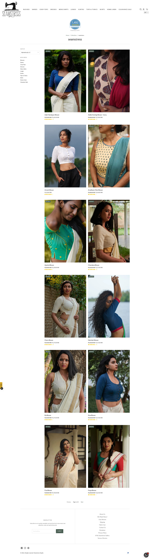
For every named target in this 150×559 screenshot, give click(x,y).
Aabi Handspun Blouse (52, 115)
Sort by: (22, 49)
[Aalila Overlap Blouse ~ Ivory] (109, 81)
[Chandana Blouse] (109, 231)
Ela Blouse (48, 415)
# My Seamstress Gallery (102, 535)
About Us (102, 514)
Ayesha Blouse (49, 265)
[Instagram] (25, 548)
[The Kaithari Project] (11, 9)
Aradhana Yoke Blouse (95, 190)
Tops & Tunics (91, 9)
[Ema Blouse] (109, 381)
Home (67, 35)
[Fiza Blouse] (65, 456)
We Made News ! (102, 517)
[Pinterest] (28, 548)
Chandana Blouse (93, 265)
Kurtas (81, 9)
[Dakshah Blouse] (109, 306)
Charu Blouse (49, 340)
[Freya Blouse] (109, 456)
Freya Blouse (92, 490)
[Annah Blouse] (65, 156)
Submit (59, 531)
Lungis (73, 9)
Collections (74, 35)
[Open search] (141, 9)
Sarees (34, 9)
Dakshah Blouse (93, 340)
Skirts (102, 9)
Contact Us (102, 527)
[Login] (144, 9)
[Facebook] (22, 548)
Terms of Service (102, 538)
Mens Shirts (63, 9)
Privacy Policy (102, 533)
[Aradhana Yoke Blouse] (109, 156)
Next (82, 502)
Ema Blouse (91, 415)
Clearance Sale (125, 9)
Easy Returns (102, 519)
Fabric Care (102, 525)
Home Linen (111, 9)
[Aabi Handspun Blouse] (65, 81)
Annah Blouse (49, 190)
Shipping (102, 522)
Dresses (53, 9)
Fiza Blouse (48, 490)
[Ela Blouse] (65, 381)
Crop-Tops (44, 9)
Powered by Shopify (38, 553)
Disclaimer (102, 530)
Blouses (26, 9)
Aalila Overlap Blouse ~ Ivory (97, 115)
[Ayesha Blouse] (65, 231)
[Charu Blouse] (65, 306)
